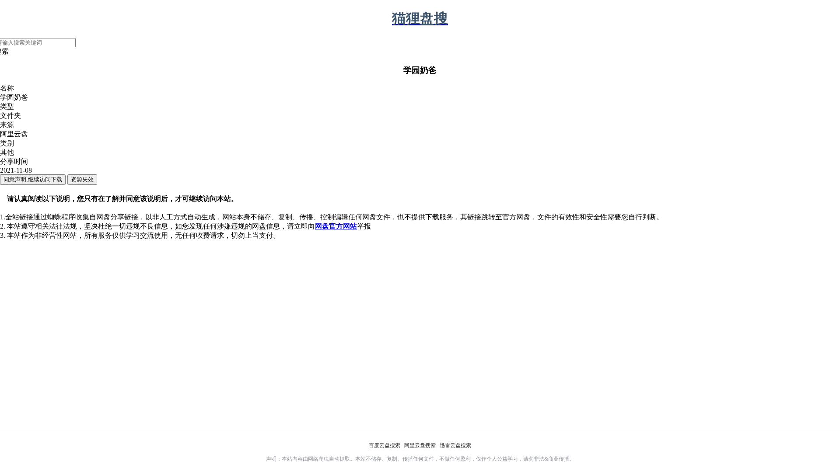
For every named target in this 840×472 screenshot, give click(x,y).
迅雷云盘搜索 (455, 445)
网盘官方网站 (336, 226)
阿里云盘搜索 (420, 445)
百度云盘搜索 (384, 445)
